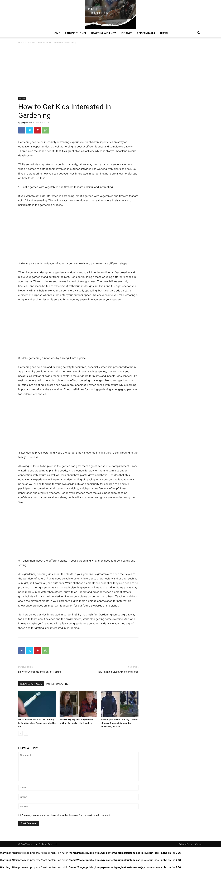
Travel (164, 33)
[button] (198, 33)
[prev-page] (20, 733)
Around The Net (75, 33)
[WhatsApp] (45, 130)
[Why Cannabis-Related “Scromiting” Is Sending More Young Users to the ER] (37, 704)
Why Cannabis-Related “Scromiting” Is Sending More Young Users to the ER (37, 723)
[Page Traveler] (110, 14)
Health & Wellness (104, 33)
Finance (126, 33)
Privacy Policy (185, 844)
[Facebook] (21, 130)
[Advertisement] (78, 71)
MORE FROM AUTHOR (58, 683)
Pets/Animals (146, 33)
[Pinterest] (37, 130)
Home (56, 33)
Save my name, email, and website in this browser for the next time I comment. (66, 815)
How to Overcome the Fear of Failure (39, 671)
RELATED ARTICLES (31, 683)
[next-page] (26, 733)
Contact (199, 844)
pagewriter (26, 122)
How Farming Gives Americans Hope (117, 671)
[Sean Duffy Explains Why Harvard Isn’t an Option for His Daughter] (78, 704)
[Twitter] (29, 130)
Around (31, 42)
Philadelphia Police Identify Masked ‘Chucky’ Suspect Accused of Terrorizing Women (119, 723)
